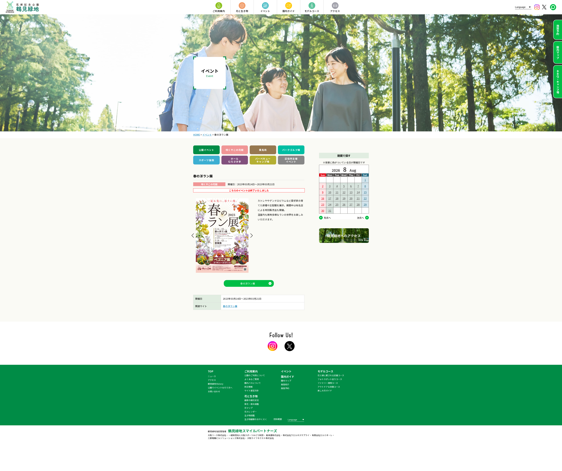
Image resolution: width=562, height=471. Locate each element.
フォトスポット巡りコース (330, 379)
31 (329, 210)
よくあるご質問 (251, 379)
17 (329, 198)
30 (322, 210)
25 (336, 204)
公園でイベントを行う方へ (220, 387)
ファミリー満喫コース (328, 382)
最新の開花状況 (251, 400)
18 (336, 198)
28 (358, 204)
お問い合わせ (214, 391)
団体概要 (278, 419)
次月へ (360, 217)
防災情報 (248, 386)
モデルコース (325, 371)
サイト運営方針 (251, 390)
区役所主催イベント (291, 160)
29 (365, 204)
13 (350, 192)
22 (365, 198)
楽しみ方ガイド (325, 390)
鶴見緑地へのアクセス (344, 235)
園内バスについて (252, 382)
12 (343, 192)
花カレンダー (250, 411)
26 (343, 204)
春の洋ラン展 (247, 283)
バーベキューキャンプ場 (263, 160)
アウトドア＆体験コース (329, 386)
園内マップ (558, 52)
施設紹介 (285, 384)
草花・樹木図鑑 (251, 404)
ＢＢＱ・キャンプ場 (558, 81)
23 (322, 204)
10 (329, 192)
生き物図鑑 (249, 415)
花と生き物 (251, 396)
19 (343, 198)
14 (358, 192)
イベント (286, 371)
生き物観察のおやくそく (255, 419)
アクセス (212, 380)
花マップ (248, 407)
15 (365, 192)
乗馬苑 (263, 150)
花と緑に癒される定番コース (331, 375)
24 (329, 204)
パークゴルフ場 (291, 150)
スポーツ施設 (206, 160)
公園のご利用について (254, 375)
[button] (193, 235)
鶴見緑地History (215, 383)
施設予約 (558, 29)
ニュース (212, 376)
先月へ (327, 217)
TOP (210, 371)
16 (322, 198)
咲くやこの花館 (235, 150)
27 (350, 204)
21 (358, 198)
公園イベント (206, 150)
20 (350, 198)
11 (336, 192)
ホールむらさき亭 (234, 160)
